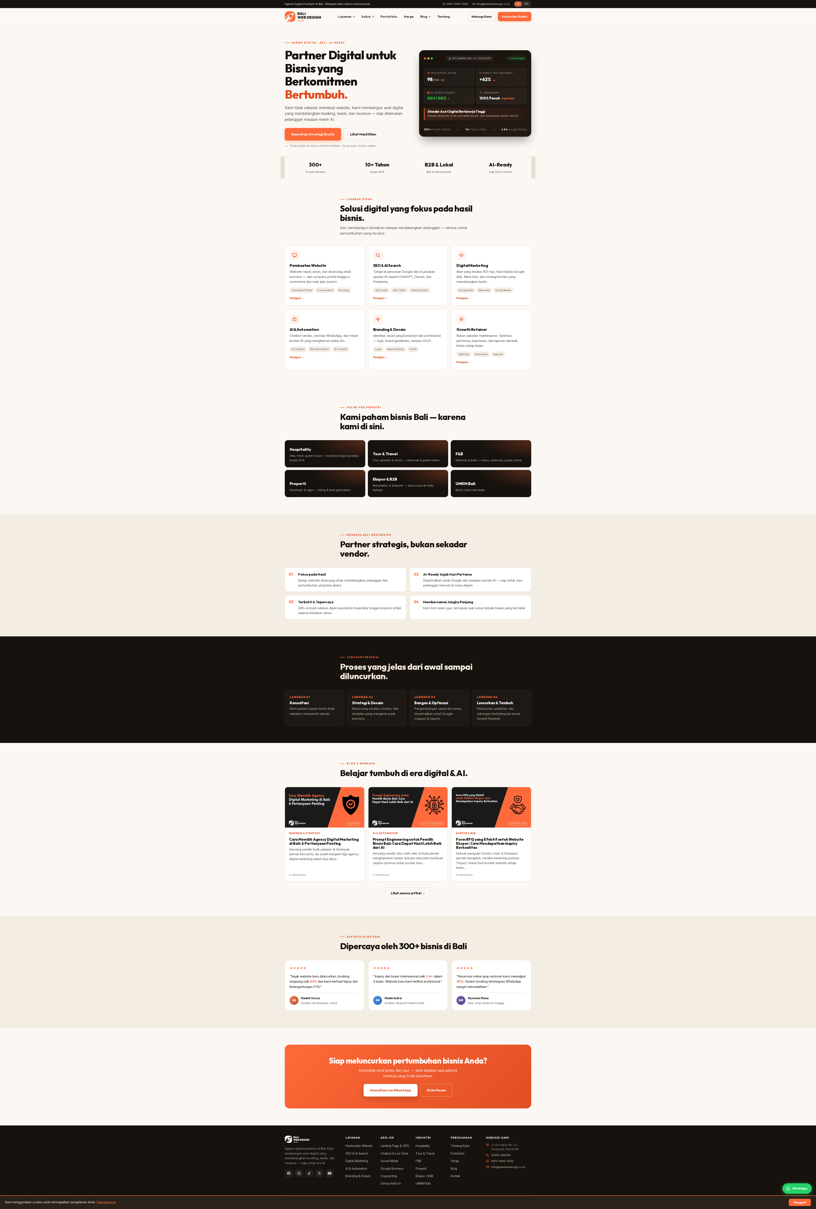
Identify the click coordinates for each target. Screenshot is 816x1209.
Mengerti (799, 1202)
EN (526, 3)
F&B (418, 1161)
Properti (421, 1168)
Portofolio (389, 16)
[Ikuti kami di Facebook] (289, 1173)
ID (518, 3)
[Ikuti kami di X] (319, 1173)
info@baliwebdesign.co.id (492, 4)
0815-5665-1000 (457, 4)
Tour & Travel (425, 1153)
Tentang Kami (460, 1146)
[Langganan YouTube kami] (330, 1173)
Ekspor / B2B (424, 1176)
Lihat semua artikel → (408, 893)
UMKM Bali (423, 1183)
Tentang (443, 16)
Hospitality (423, 1146)
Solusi (366, 16)
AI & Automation (356, 1168)
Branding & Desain (358, 1176)
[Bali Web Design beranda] (303, 16)
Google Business (392, 1168)
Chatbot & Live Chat (394, 1153)
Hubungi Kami (482, 16)
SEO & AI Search (357, 1153)
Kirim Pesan (436, 1090)
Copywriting (389, 1176)
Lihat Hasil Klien (363, 134)
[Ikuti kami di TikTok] (309, 1173)
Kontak (455, 1176)
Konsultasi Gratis (514, 16)
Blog (423, 16)
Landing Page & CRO (395, 1146)
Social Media (389, 1161)
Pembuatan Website (359, 1146)
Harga (409, 16)
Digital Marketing (357, 1161)
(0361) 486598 (500, 1155)
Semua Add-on (391, 1183)
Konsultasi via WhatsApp (390, 1090)
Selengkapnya (106, 1202)
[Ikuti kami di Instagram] (299, 1173)
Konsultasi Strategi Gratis (312, 134)
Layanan (344, 16)
